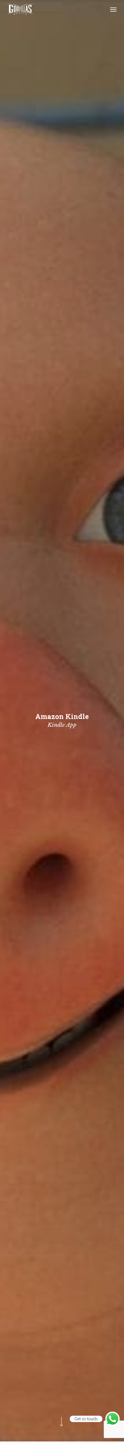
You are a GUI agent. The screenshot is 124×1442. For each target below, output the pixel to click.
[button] (113, 9)
